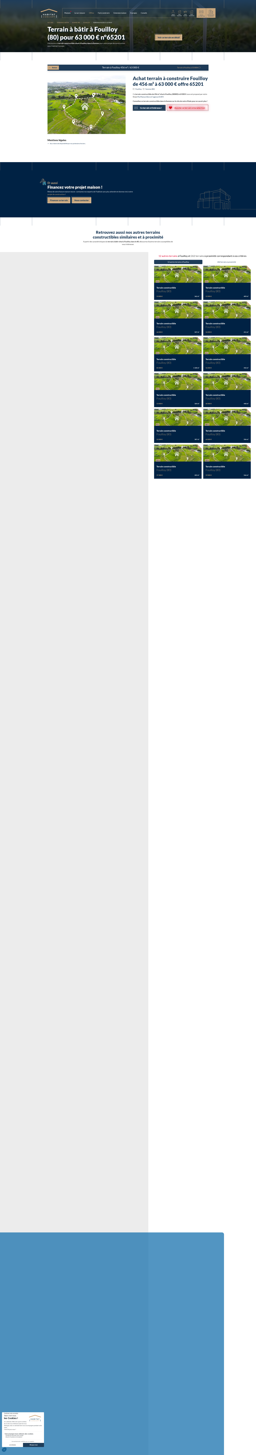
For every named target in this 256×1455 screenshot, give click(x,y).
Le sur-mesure (79, 13)
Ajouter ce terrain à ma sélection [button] (189, 108)
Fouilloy (86, 22)
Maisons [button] (68, 12)
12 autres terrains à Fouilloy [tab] (178, 262)
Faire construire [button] (104, 13)
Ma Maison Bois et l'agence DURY (150, 97)
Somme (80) (76, 22)
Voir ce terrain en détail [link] (169, 37)
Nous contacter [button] (81, 200)
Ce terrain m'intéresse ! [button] (151, 108)
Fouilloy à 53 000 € (188, 67)
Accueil (50, 22)
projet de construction (56, 194)
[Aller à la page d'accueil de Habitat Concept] (51, 13)
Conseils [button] (144, 12)
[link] (173, 13)
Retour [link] (54, 68)
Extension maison (120, 13)
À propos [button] (134, 12)
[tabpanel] (202, 371)
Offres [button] (91, 13)
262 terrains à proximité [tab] (226, 262)
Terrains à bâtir (63, 22)
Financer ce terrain (59, 200)
